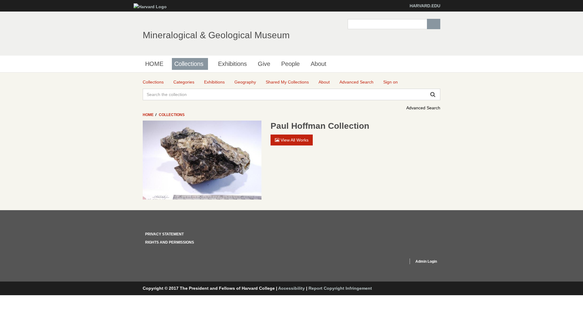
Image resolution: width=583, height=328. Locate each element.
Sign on (390, 82)
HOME (154, 63)
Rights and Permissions (169, 242)
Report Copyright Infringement (340, 288)
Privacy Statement (164, 234)
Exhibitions (232, 63)
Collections (188, 63)
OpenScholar (392, 262)
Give (264, 63)
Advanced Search (423, 107)
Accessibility (291, 288)
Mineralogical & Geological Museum (216, 35)
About (318, 63)
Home (149, 115)
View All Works (294, 140)
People (290, 63)
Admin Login (426, 261)
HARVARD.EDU (425, 5)
